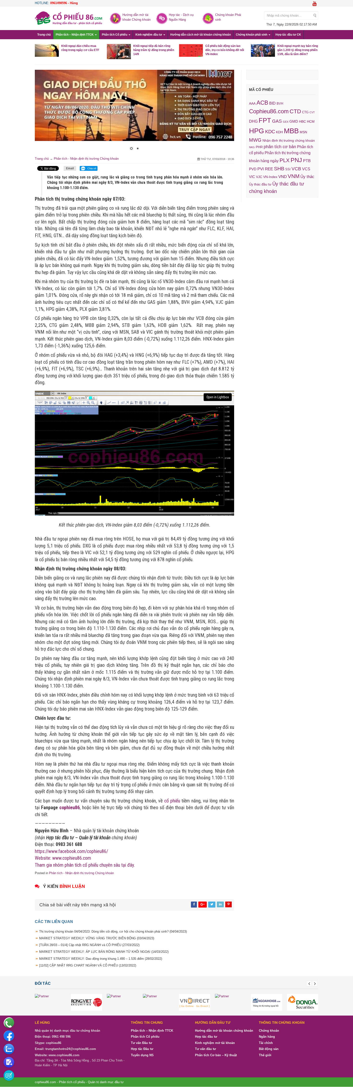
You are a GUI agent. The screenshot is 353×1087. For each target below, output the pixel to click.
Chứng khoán (269, 1031)
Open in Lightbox (218, 397)
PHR (259, 147)
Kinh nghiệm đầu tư (149, 34)
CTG (305, 112)
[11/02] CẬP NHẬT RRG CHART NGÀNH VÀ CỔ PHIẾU (87, 965)
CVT (312, 112)
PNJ (296, 160)
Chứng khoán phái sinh (252, 34)
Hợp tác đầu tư (206, 1037)
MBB (291, 131)
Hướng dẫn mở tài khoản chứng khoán (224, 1031)
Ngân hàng (267, 1037)
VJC (259, 177)
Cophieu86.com (269, 111)
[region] (134, 113)
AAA (252, 103)
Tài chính (266, 1043)
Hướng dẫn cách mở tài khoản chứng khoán (200, 34)
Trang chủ (44, 34)
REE (269, 168)
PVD (252, 169)
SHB (279, 168)
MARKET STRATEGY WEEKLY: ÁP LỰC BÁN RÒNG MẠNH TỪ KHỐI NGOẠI (104, 952)
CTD (295, 111)
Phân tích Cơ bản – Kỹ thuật (216, 1055)
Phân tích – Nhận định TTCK (75, 34)
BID (272, 103)
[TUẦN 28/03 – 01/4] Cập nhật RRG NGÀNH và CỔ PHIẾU (89, 945)
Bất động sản (269, 1049)
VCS (306, 169)
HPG (256, 131)
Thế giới (265, 1055)
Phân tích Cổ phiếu (115, 34)
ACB (262, 102)
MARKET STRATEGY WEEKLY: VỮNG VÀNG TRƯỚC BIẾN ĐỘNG (96, 938)
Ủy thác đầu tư (260, 184)
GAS (277, 121)
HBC (302, 121)
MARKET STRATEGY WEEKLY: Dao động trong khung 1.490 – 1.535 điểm (100, 958)
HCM (311, 121)
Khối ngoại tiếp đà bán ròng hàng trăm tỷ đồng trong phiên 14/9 (153, 50)
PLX (285, 160)
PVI (260, 169)
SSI (288, 169)
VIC (252, 177)
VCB (296, 168)
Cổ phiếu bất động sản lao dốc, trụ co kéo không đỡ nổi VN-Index (224, 50)
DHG (253, 121)
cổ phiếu (172, 801)
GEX (285, 121)
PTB (307, 161)
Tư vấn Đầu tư (141, 1043)
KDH (279, 132)
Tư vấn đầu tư (205, 1049)
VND (282, 176)
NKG (252, 147)
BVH (280, 103)
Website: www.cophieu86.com (63, 858)
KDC (270, 131)
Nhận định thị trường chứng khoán (288, 140)
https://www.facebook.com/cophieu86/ (71, 851)
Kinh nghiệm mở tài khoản (215, 1043)
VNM (293, 176)
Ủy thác (307, 176)
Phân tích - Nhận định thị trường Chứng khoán (86, 158)
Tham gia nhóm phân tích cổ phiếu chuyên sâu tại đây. (85, 865)
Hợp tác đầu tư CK (288, 34)
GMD (293, 121)
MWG (255, 140)
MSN (303, 132)
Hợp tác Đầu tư (142, 1049)
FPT (265, 120)
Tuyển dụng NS (142, 1055)
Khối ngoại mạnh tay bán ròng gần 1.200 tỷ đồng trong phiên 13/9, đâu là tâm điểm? (297, 50)
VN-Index (270, 177)
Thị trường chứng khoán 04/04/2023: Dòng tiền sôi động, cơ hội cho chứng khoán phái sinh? (113, 932)
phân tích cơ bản (280, 146)
